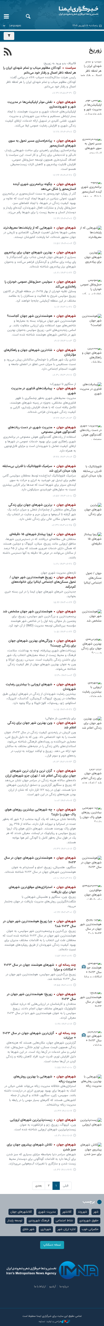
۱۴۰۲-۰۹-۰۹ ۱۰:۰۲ (63, 801)
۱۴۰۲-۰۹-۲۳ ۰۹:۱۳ (62, 762)
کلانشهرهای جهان (21, 1211)
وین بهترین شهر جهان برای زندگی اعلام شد (41, 725)
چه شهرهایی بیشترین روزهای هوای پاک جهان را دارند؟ (40, 812)
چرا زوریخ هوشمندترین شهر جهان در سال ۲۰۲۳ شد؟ (39, 924)
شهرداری (46, 1229)
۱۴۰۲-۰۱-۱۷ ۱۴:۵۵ (63, 985)
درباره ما (64, 1286)
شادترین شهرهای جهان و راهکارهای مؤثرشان (40, 353)
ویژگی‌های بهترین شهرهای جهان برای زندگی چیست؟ (42, 643)
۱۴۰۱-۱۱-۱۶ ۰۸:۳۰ (63, 1136)
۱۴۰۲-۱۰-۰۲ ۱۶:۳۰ (63, 675)
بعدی (38, 1185)
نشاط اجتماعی (64, 1220)
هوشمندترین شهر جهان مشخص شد (39, 611)
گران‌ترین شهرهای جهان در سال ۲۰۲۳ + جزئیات (39, 1036)
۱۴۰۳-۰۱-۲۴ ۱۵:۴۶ (62, 603)
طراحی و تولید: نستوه (50, 1322)
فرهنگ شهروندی (39, 1220)
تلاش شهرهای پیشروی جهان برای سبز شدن (41, 1147)
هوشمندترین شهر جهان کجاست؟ (41, 316)
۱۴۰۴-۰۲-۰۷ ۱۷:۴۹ (62, 219)
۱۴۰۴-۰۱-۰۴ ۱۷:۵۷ (62, 244)
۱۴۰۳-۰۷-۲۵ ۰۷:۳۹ (62, 525)
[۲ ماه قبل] (91, 69)
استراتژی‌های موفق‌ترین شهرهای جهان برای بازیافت (42, 890)
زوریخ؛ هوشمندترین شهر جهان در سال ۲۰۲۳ (41, 997)
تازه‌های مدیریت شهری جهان (58, 572)
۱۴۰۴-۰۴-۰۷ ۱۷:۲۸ (62, 132)
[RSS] (7, 52)
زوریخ (95, 50)
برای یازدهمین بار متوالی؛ (60, 718)
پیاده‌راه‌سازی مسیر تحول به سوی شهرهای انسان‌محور (42, 143)
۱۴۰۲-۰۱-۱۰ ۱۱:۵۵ (63, 1068)
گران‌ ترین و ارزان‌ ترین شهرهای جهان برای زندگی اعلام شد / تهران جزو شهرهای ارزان (40, 773)
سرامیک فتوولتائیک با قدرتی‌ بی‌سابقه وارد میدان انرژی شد (39, 469)
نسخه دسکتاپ (52, 1244)
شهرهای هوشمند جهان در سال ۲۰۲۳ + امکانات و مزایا (40, 967)
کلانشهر (67, 1211)
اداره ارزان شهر (66, 1229)
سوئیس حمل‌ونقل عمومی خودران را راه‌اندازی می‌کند (40, 284)
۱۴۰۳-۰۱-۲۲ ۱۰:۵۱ (63, 632)
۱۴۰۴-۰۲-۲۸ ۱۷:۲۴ (62, 175)
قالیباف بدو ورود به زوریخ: (59, 63)
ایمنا (69, 11)
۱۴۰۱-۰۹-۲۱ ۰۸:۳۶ (62, 1170)
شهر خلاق (28, 1229)
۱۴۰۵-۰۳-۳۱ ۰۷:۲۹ (62, 93)
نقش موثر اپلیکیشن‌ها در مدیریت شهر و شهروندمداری (41, 105)
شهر (95, 1211)
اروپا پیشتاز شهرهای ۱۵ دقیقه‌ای (42, 534)
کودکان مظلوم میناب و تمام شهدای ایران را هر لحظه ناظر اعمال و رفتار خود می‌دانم (39, 70)
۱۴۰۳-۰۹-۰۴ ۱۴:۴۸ (62, 457)
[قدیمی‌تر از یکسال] (91, 107)
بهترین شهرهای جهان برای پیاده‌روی (40, 252)
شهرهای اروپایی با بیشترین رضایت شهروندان (41, 687)
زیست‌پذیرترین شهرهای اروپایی (43, 1120)
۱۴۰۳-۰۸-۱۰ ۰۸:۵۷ (62, 496)
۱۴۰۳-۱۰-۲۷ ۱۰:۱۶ (63, 307)
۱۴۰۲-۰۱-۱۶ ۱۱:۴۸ (63, 1024)
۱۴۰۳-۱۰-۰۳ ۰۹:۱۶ (63, 341)
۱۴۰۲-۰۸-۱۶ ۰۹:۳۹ (62, 849)
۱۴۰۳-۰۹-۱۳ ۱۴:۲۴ (62, 418)
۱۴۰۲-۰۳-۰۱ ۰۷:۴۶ (63, 912)
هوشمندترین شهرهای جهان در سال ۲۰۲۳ (40, 860)
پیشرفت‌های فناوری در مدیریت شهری (43, 391)
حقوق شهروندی (88, 1220)
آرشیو (52, 1286)
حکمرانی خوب (90, 1229)
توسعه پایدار (14, 1220)
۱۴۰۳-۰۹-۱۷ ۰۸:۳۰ (62, 375)
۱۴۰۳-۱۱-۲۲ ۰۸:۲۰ (62, 273)
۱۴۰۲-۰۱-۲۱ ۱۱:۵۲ (63, 956)
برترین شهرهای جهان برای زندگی (42, 505)
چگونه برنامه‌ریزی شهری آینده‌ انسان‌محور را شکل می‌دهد (44, 187)
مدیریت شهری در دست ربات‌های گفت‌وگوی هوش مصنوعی (42, 430)
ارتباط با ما (40, 1286)
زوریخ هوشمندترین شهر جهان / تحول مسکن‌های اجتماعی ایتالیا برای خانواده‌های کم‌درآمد (43, 582)
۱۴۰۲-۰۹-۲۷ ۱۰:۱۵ (63, 710)
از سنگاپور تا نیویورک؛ (63, 384)
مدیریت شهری (47, 1211)
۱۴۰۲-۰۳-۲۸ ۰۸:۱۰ (62, 878)
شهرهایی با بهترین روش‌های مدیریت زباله (45, 1079)
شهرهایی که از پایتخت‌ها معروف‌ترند (39, 228)
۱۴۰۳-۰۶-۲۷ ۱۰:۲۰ (62, 564)
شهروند (82, 1211)
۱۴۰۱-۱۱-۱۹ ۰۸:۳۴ (63, 1111)
